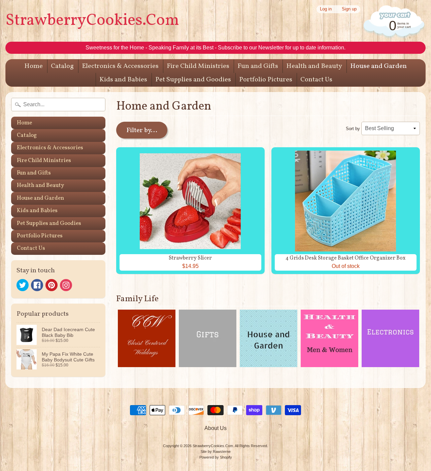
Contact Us (316, 79)
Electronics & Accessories (120, 66)
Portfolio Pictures (265, 79)
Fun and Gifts (257, 66)
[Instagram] (66, 285)
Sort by (353, 128)
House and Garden (378, 66)
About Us (215, 428)
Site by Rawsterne (216, 451)
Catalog (62, 66)
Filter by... (141, 130)
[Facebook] (37, 285)
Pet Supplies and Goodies (193, 79)
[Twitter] (22, 285)
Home (33, 66)
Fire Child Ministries (198, 66)
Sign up (349, 9)
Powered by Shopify (215, 457)
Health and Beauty (314, 66)
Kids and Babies (123, 79)
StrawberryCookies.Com (92, 20)
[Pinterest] (51, 285)
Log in (326, 9)
